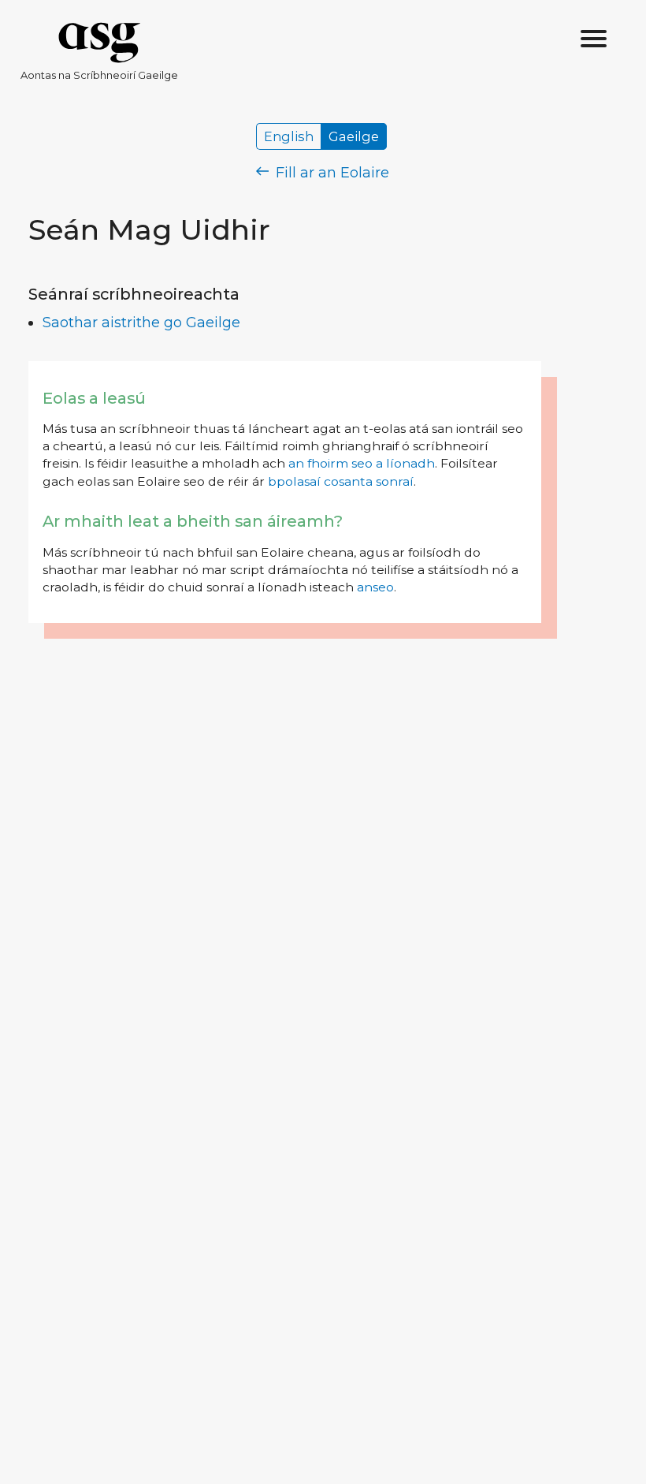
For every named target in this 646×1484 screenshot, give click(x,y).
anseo (375, 587)
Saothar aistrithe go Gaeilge (141, 322)
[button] (594, 39)
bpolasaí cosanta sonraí (341, 481)
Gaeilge (354, 136)
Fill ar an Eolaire (330, 172)
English (289, 136)
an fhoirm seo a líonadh (361, 463)
